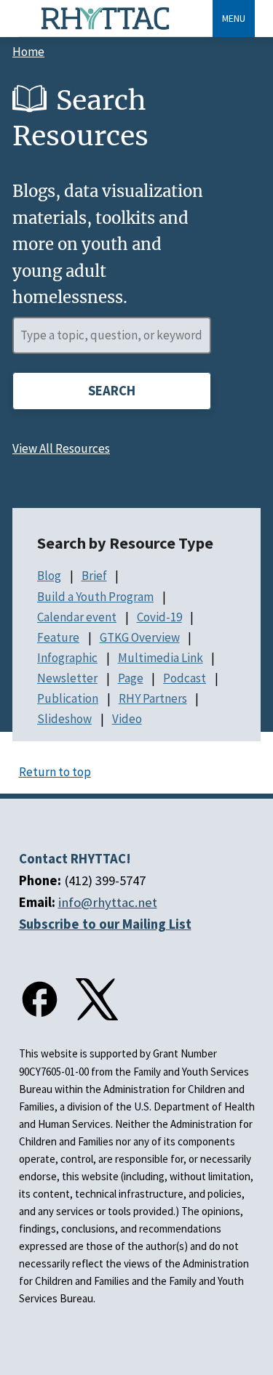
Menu (233, 18)
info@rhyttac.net (107, 902)
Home (28, 52)
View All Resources (61, 448)
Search (111, 390)
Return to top (55, 772)
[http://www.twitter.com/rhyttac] (97, 999)
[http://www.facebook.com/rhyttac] (40, 999)
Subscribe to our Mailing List (105, 924)
